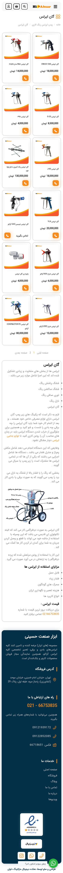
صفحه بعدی (21, 353)
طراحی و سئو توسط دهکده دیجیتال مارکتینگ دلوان (32, 869)
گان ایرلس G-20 (53, 116)
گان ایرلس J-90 (53, 169)
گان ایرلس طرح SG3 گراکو (49, 274)
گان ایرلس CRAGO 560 (50, 64)
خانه (58, 25)
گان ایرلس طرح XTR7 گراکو (49, 326)
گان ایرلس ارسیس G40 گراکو (18, 224)
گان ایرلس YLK (53, 221)
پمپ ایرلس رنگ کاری (42, 25)
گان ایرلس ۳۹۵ (23, 116)
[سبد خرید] (16, 6)
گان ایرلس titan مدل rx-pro (18, 64)
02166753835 (51, 614)
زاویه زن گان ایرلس (21, 274)
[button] (24, 6)
